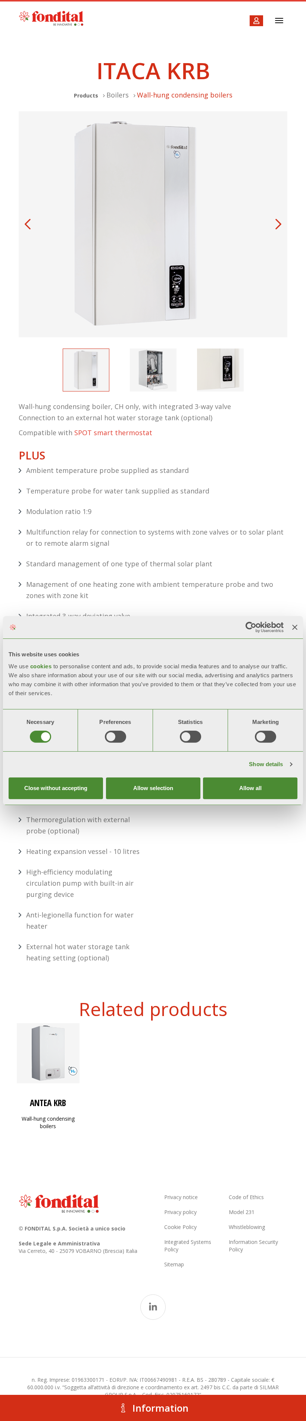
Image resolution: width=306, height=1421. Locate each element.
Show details (266, 764)
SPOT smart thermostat (113, 432)
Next (278, 224)
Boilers (117, 94)
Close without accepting (55, 788)
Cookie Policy (180, 1226)
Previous (27, 224)
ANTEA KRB (48, 1103)
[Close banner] (294, 627)
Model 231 (242, 1212)
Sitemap (174, 1264)
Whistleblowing (247, 1226)
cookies (41, 666)
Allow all (250, 788)
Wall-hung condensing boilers (184, 94)
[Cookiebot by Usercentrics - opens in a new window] (251, 627)
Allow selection (153, 788)
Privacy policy (180, 1212)
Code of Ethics (246, 1197)
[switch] (115, 737)
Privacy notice (181, 1197)
